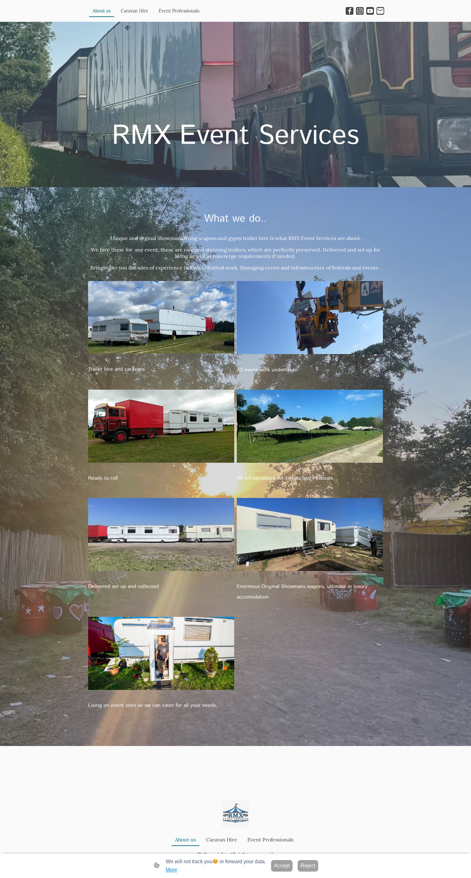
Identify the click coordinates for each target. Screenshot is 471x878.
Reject (308, 865)
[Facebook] (349, 11)
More (171, 870)
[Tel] (256, 169)
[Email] (380, 11)
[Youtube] (370, 11)
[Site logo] (235, 814)
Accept (282, 865)
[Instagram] (360, 11)
